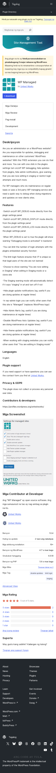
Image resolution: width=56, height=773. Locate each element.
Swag (33, 702)
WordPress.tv (10, 702)
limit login (48, 573)
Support (6, 693)
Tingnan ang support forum (16, 650)
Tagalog (12, 737)
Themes (33, 671)
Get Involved (35, 689)
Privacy (6, 680)
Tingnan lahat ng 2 (45, 567)
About (5, 666)
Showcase (34, 666)
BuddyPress (10, 725)
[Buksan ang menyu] (52, 4)
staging (49, 579)
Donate (34, 698)
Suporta (9, 133)
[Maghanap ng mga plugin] (30, 30)
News (5, 671)
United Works (26, 86)
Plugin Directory (9, 12)
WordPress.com (11, 711)
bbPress (8, 720)
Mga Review (11, 112)
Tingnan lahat (46, 630)
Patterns (33, 680)
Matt (6, 716)
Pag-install (10, 119)
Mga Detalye (11, 106)
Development (11, 126)
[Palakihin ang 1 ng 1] (50, 422)
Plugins (32, 675)
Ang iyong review (11, 630)
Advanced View (10, 586)
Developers (8, 698)
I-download (9, 96)
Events (32, 693)
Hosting (6, 675)
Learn (5, 689)
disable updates (36, 573)
